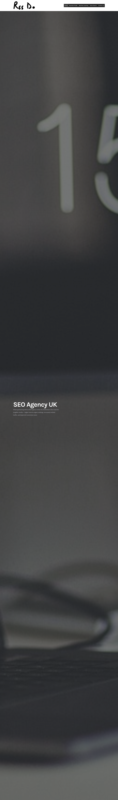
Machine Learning (83, 5)
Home (66, 5)
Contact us (101, 5)
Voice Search (93, 5)
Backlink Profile (73, 5)
